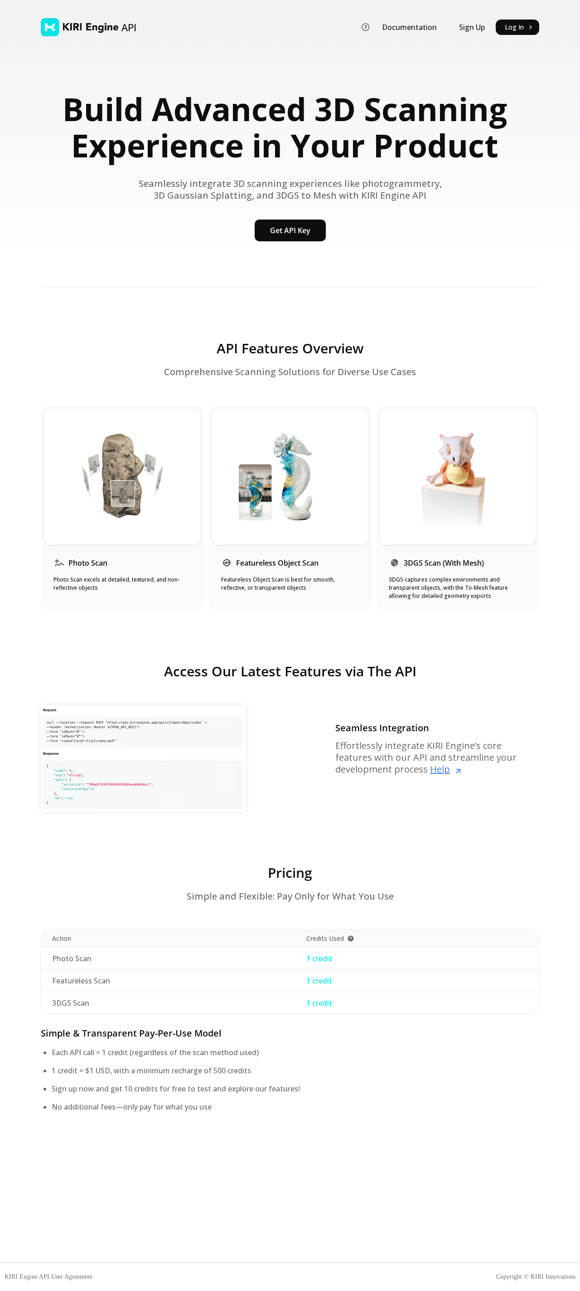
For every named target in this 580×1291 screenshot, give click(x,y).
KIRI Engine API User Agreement (48, 1277)
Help (440, 769)
